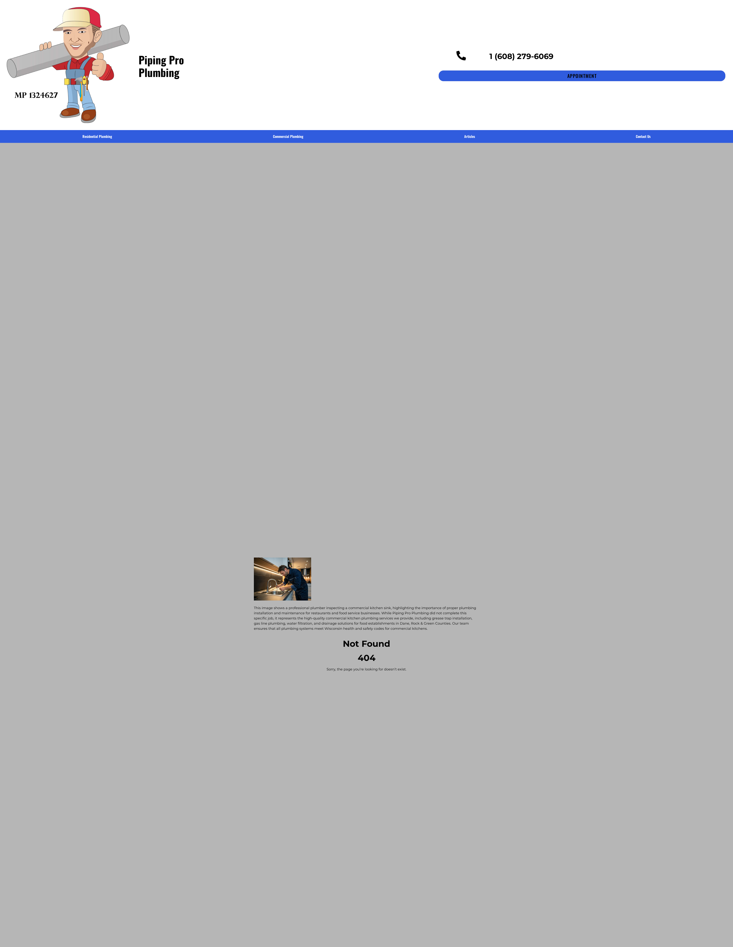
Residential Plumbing (97, 136)
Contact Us (643, 136)
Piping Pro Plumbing (161, 66)
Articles (469, 136)
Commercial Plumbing (288, 136)
